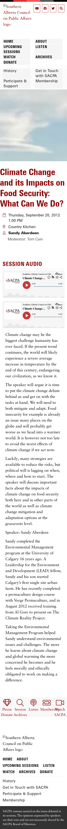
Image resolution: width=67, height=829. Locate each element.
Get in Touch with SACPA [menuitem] (47, 73)
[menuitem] (7, 708)
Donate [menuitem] (10, 62)
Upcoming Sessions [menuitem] (13, 49)
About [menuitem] (41, 41)
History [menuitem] (10, 70)
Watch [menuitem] (10, 57)
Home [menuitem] (8, 41)
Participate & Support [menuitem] (15, 83)
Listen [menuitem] (41, 46)
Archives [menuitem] (44, 57)
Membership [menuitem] (47, 81)
